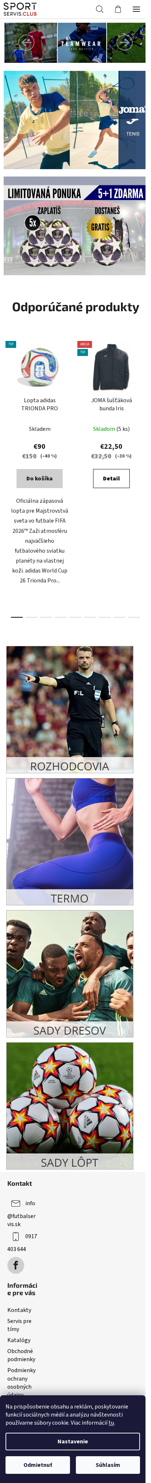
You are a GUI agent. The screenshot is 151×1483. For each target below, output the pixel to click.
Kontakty (19, 1310)
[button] (26, 42)
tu (111, 1423)
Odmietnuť (37, 1465)
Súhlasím (108, 1465)
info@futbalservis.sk (21, 1213)
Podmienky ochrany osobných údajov (21, 1382)
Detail (111, 479)
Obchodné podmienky (21, 1355)
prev (8, 404)
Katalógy (18, 1340)
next (143, 404)
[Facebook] (15, 1265)
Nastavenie (73, 1441)
